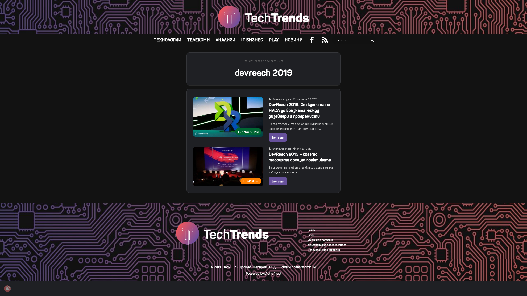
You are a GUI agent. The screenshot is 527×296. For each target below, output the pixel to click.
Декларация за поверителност (327, 244)
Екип (311, 235)
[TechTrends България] (263, 16)
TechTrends (254, 60)
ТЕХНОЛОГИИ (167, 40)
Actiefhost (273, 273)
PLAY (274, 40)
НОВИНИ (294, 40)
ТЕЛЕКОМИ (198, 40)
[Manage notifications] (7, 288)
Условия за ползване (320, 240)
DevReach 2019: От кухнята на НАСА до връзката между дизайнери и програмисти (299, 110)
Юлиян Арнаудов (282, 99)
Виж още (278, 137)
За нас (311, 230)
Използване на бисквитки (324, 249)
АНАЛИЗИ (226, 40)
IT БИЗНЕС (252, 40)
